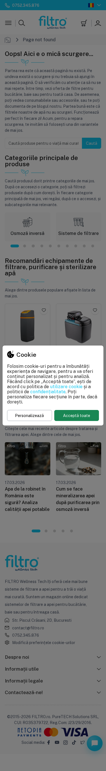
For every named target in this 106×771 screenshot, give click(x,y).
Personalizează (29, 415)
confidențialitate (48, 391)
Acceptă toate (76, 415)
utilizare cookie (66, 386)
